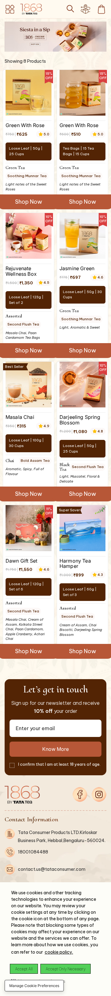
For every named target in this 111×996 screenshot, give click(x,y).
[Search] (70, 8)
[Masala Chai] (28, 385)
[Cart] (101, 9)
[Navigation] (10, 9)
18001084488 (33, 852)
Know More (55, 749)
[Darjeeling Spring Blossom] (82, 385)
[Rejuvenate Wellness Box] (28, 236)
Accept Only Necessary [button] (65, 969)
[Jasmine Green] (82, 236)
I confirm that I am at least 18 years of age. (59, 764)
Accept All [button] (24, 969)
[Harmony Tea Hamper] (82, 528)
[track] (85, 11)
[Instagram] (99, 794)
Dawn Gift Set (21, 561)
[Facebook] (79, 794)
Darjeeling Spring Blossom (80, 419)
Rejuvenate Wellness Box (21, 271)
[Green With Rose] (28, 93)
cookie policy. (59, 952)
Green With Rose (25, 125)
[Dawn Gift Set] (28, 528)
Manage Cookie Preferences (34, 985)
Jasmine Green (77, 268)
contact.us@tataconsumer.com (51, 869)
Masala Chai (20, 417)
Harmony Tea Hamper (75, 563)
